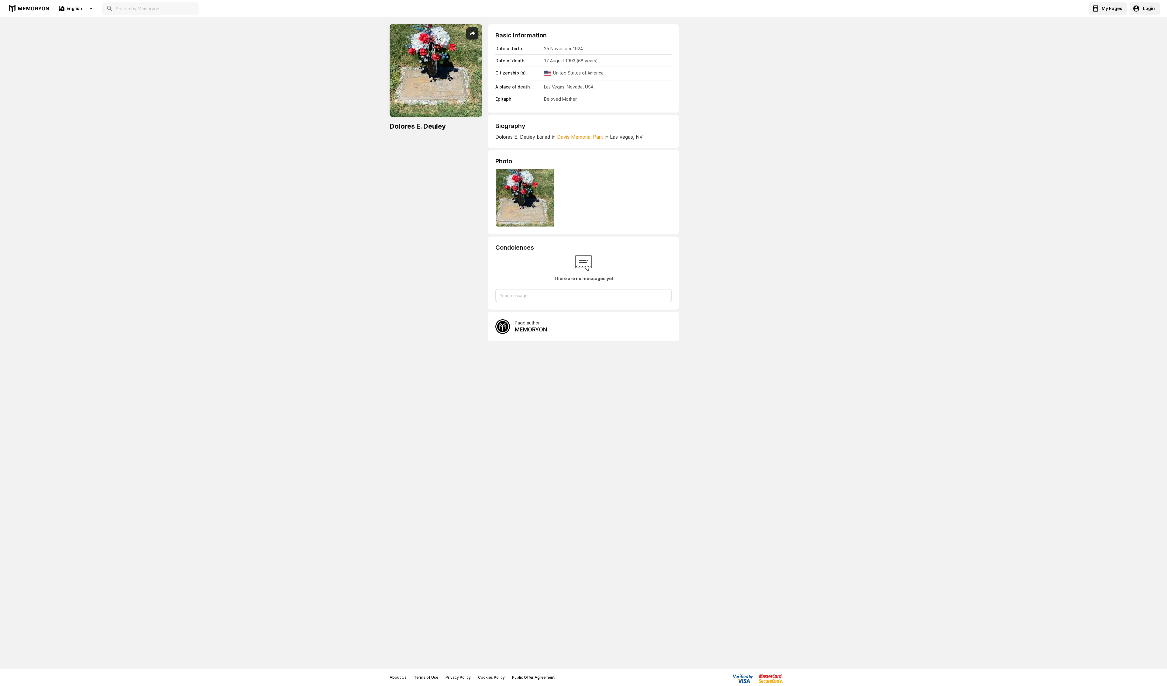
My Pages (1112, 8)
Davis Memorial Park (580, 137)
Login (1149, 8)
